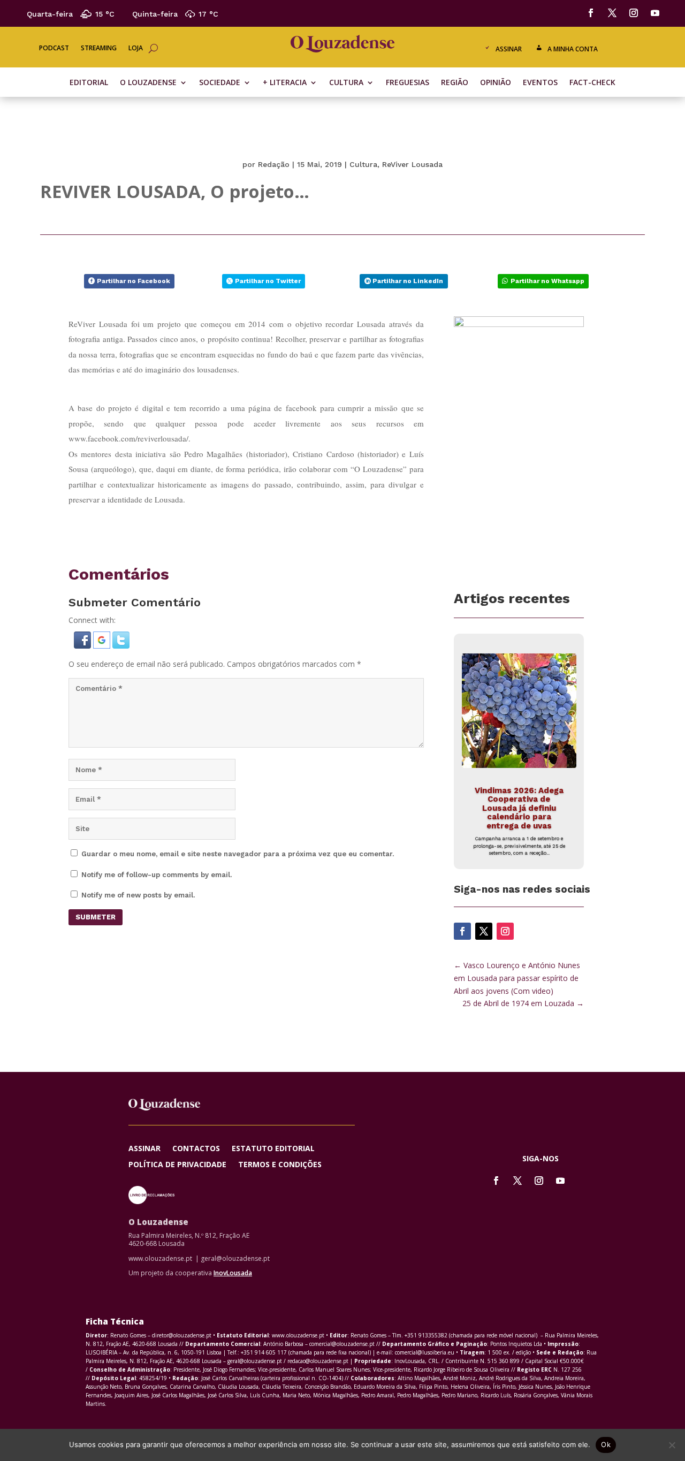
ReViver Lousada (412, 164)
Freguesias (407, 83)
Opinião (495, 83)
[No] (671, 1445)
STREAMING (99, 48)
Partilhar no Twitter (268, 281)
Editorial (89, 83)
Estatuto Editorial (273, 1149)
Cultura (346, 83)
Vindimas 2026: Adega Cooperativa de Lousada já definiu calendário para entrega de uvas (519, 808)
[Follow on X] (612, 12)
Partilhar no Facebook (133, 281)
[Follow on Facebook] (590, 12)
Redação (274, 164)
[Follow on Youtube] (655, 12)
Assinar (509, 49)
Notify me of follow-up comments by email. (156, 875)
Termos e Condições (280, 1165)
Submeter (95, 917)
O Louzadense (148, 83)
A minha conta (572, 49)
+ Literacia (285, 83)
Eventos (540, 83)
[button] (83, 646)
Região (454, 83)
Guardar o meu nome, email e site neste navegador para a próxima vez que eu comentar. (237, 854)
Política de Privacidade (177, 1165)
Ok (606, 1444)
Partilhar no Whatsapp (547, 281)
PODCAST (54, 48)
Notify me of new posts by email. (138, 895)
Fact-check (592, 83)
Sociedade (219, 83)
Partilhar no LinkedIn (407, 281)
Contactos (196, 1149)
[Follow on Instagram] (633, 12)
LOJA (135, 48)
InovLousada (233, 1272)
